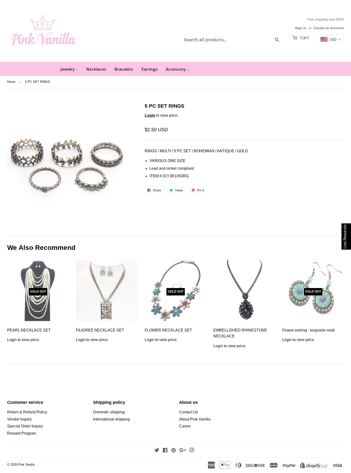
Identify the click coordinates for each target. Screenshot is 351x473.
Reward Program (21, 433)
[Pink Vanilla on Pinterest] (173, 451)
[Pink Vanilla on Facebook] (165, 451)
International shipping (111, 419)
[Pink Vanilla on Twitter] (156, 451)
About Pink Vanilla (194, 419)
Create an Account (329, 28)
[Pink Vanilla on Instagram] (191, 451)
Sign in (300, 28)
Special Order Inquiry (25, 426)
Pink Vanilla (26, 464)
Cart (304, 37)
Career (185, 426)
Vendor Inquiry (19, 419)
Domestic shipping (109, 412)
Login (150, 115)
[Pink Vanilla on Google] (182, 451)
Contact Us (188, 412)
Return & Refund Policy (27, 412)
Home (11, 82)
